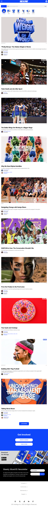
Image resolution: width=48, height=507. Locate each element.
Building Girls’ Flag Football (10, 369)
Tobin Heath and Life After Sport (11, 89)
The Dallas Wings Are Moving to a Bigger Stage (16, 128)
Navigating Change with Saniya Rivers (13, 207)
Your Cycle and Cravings (9, 328)
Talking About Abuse (8, 409)
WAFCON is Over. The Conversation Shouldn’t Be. (17, 248)
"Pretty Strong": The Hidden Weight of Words (16, 47)
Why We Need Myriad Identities (11, 166)
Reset (45, 6)
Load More (24, 423)
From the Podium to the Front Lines (12, 287)
